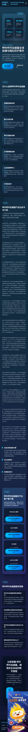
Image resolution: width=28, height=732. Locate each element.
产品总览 (3, 725)
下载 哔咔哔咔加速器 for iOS (14, 551)
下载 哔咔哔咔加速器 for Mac (14, 535)
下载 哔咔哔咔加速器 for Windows (14, 519)
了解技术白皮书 (19, 66)
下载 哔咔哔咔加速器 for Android (14, 567)
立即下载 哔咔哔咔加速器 (7, 66)
